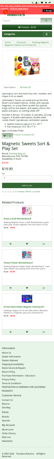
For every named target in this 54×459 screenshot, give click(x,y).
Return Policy (8, 371)
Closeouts (21, 42)
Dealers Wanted (10, 360)
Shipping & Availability (13, 364)
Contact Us (7, 400)
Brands (5, 416)
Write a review (33, 191)
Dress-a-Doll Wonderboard (17, 218)
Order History (9, 433)
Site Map (6, 407)
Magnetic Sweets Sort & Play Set (20, 45)
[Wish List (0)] (42, 2)
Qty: (3, 173)
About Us (6, 352)
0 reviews (19, 191)
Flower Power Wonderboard (18, 262)
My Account (8, 429)
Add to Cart (27, 185)
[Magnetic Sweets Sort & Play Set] (27, 66)
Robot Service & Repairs (14, 367)
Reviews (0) (25, 87)
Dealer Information (11, 356)
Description (10, 87)
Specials (6, 420)
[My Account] (37, 2)
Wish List (6, 437)
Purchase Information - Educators (18, 375)
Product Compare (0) (23, 134)
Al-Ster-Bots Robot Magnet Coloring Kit (24, 306)
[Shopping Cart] (46, 2)
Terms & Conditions (11, 383)
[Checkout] (50, 2)
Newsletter (7, 441)
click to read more (19, 8)
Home (8, 42)
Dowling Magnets (40, 42)
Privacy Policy (8, 379)
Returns (6, 403)
